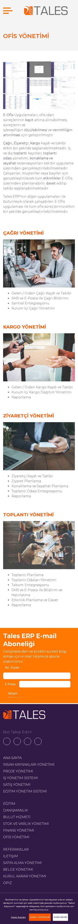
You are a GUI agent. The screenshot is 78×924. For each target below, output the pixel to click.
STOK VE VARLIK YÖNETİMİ (26, 824)
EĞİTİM (9, 804)
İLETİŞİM (10, 856)
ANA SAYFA (12, 758)
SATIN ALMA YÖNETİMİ (22, 863)
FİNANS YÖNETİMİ (18, 830)
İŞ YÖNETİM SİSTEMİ (20, 778)
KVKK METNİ (60, 917)
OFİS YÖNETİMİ (16, 837)
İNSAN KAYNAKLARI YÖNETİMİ (28, 765)
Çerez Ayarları (18, 917)
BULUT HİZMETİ (16, 817)
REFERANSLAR (16, 849)
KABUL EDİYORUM (40, 917)
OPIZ (7, 883)
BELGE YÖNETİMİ (18, 870)
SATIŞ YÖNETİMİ (16, 785)
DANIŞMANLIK (15, 810)
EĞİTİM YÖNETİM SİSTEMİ (25, 791)
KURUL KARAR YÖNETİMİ (24, 876)
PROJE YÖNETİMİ (18, 771)
